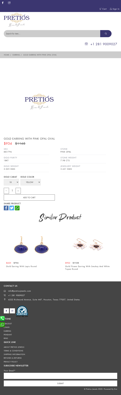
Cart (104, 9)
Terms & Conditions (13, 351)
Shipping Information (14, 354)
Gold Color (27, 177)
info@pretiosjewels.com (19, 291)
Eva (115, 389)
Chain (6, 327)
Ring (6, 338)
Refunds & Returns (13, 358)
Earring (16, 55)
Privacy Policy (11, 362)
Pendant (8, 335)
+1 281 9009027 (103, 44)
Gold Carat (10, 177)
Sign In (115, 9)
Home (6, 55)
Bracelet (8, 324)
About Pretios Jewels (14, 347)
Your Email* (9, 370)
